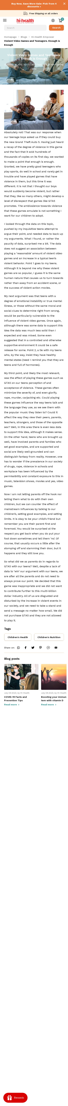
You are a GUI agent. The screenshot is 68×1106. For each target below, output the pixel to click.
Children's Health (18, 637)
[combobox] (25, 28)
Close (64, 3)
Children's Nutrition (48, 637)
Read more (10, 704)
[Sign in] (53, 20)
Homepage (10, 37)
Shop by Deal (7, 21)
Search (56, 27)
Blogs (24, 37)
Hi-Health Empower (42, 37)
